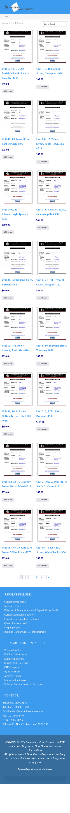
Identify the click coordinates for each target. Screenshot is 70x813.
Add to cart (8, 91)
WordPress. (47, 769)
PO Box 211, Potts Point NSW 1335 (30, 724)
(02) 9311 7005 (22, 707)
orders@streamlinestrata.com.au (26, 711)
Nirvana (35, 769)
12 (37, 577)
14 (45, 577)
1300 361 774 (22, 702)
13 (41, 577)
